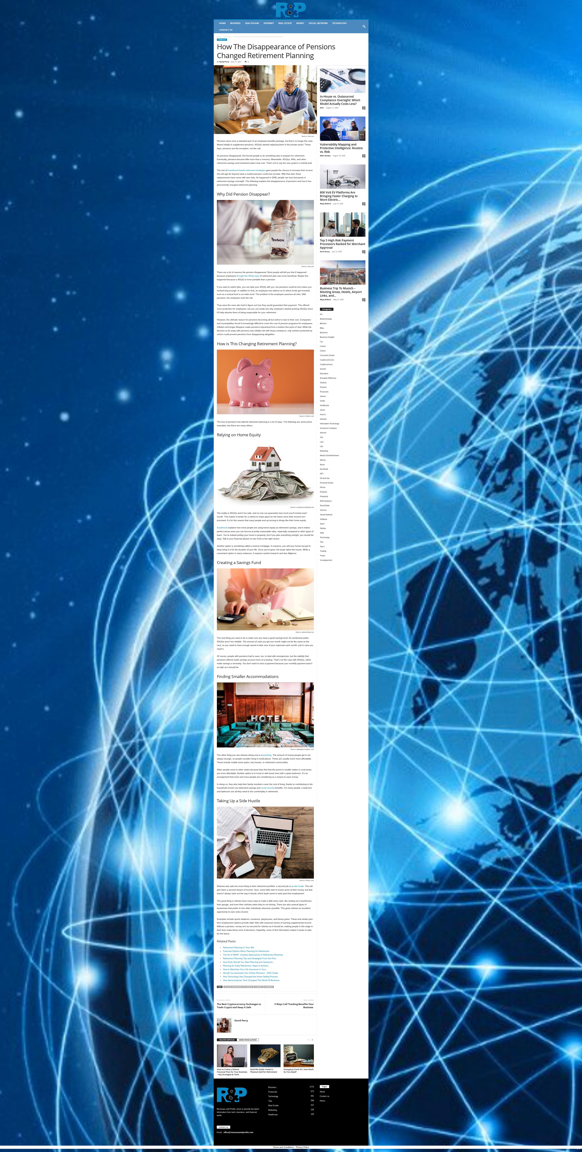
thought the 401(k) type (248, 276)
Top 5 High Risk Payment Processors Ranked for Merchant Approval (342, 244)
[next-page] (312, 1040)
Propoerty (324, 496)
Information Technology (329, 424)
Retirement (268, 987)
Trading (323, 551)
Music (322, 465)
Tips (321, 542)
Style (322, 533)
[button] (364, 26)
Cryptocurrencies (327, 360)
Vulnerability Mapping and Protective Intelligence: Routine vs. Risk (341, 148)
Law (321, 442)
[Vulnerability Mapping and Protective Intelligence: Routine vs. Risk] (342, 129)
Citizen (323, 351)
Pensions (248, 987)
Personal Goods (326, 483)
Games (323, 396)
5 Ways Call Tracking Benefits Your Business (294, 1006)
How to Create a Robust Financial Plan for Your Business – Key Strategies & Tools (232, 1072)
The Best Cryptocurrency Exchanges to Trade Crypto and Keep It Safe (239, 1006)
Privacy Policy (302, 1147)
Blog (322, 328)
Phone (322, 487)
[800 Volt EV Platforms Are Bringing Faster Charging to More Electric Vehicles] (342, 176)
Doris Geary (325, 251)
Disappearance (237, 987)
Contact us (225, 29)
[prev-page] (308, 1040)
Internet (269, 23)
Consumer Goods (327, 355)
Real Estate (285, 23)
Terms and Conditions (283, 1147)
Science (323, 510)
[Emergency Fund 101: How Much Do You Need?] (299, 1055)
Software (323, 519)
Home (222, 23)
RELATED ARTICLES (226, 1040)
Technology (339, 23)
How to (323, 414)
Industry (323, 419)
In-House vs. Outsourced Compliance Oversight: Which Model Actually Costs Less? (340, 100)
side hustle (298, 886)
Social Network (318, 23)
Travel (322, 556)
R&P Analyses (326, 501)
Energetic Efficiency (328, 378)
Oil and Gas (325, 478)
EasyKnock (222, 527)
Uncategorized (326, 560)
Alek (322, 108)
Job (321, 437)
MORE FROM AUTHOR (248, 1040)
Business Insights (327, 337)
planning (258, 987)
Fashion (323, 383)
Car (321, 342)
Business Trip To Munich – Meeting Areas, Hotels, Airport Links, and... (341, 292)
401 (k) (226, 987)
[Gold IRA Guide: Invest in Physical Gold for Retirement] (265, 1055)
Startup (323, 528)
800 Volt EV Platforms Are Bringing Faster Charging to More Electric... (339, 196)
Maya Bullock (325, 203)
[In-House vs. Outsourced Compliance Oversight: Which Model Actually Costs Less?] (342, 81)
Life (321, 446)
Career (323, 346)
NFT (321, 474)
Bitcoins (323, 323)
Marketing (324, 451)
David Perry (224, 62)
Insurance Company (328, 428)
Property (323, 492)
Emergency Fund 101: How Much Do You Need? (299, 1070)
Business (235, 23)
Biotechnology (326, 319)
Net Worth (324, 469)
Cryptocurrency (326, 364)
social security (267, 788)
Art (321, 314)
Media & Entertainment (329, 455)
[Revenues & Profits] (291, 9)
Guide (322, 401)
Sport (322, 524)
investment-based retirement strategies (246, 170)
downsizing (266, 755)
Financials (227, 37)
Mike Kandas (325, 155)
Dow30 (323, 369)
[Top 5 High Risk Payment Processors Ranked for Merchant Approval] (342, 224)
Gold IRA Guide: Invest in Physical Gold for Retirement (263, 1070)
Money (300, 23)
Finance (323, 387)
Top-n (322, 547)
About (322, 1092)
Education (324, 374)
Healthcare (252, 23)
